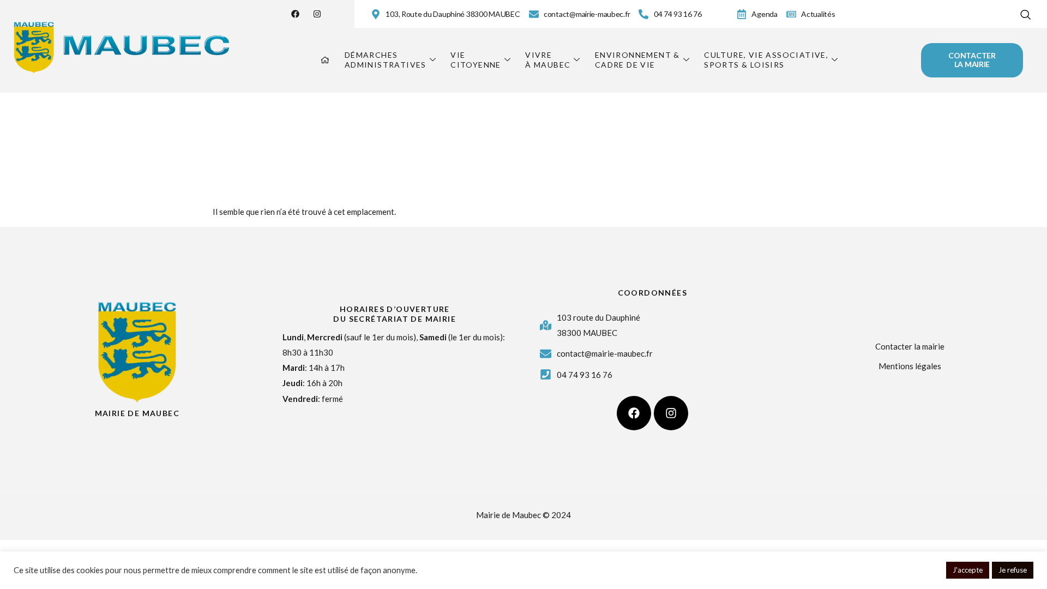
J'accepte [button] (968, 570)
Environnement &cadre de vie (637, 59)
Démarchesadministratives (385, 59)
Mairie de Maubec (137, 413)
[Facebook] (295, 14)
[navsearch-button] (1026, 12)
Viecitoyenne (475, 59)
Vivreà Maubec (547, 59)
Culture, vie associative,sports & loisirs (766, 59)
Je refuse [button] (1012, 570)
